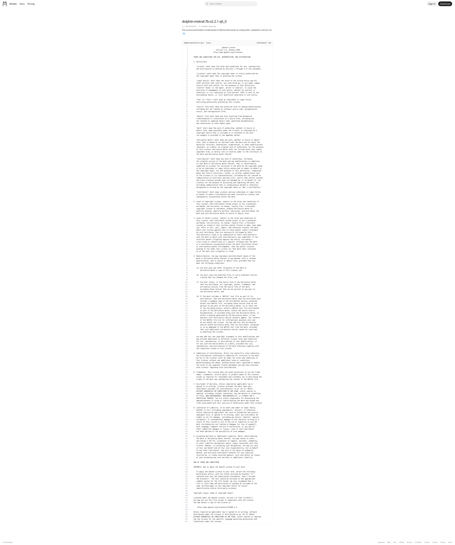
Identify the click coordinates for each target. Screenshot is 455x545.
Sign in (431, 3)
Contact (426, 542)
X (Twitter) (418, 542)
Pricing (30, 3)
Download (445, 3)
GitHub (401, 542)
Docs (22, 3)
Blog (388, 542)
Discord (409, 542)
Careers (435, 542)
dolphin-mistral (193, 21)
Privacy (442, 542)
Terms (450, 542)
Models (13, 3)
